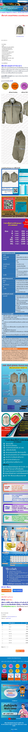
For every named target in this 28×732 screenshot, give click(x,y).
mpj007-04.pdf (8, 618)
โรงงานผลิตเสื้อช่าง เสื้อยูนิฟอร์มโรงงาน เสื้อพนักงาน (8, 12)
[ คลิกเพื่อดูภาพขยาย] (20, 36)
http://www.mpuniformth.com (12, 616)
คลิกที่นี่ (11, 81)
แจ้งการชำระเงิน (5, 661)
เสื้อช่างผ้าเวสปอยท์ (21, 12)
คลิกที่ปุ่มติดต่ (6, 606)
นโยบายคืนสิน (12, 661)
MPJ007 (26, 12)
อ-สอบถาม (13, 606)
